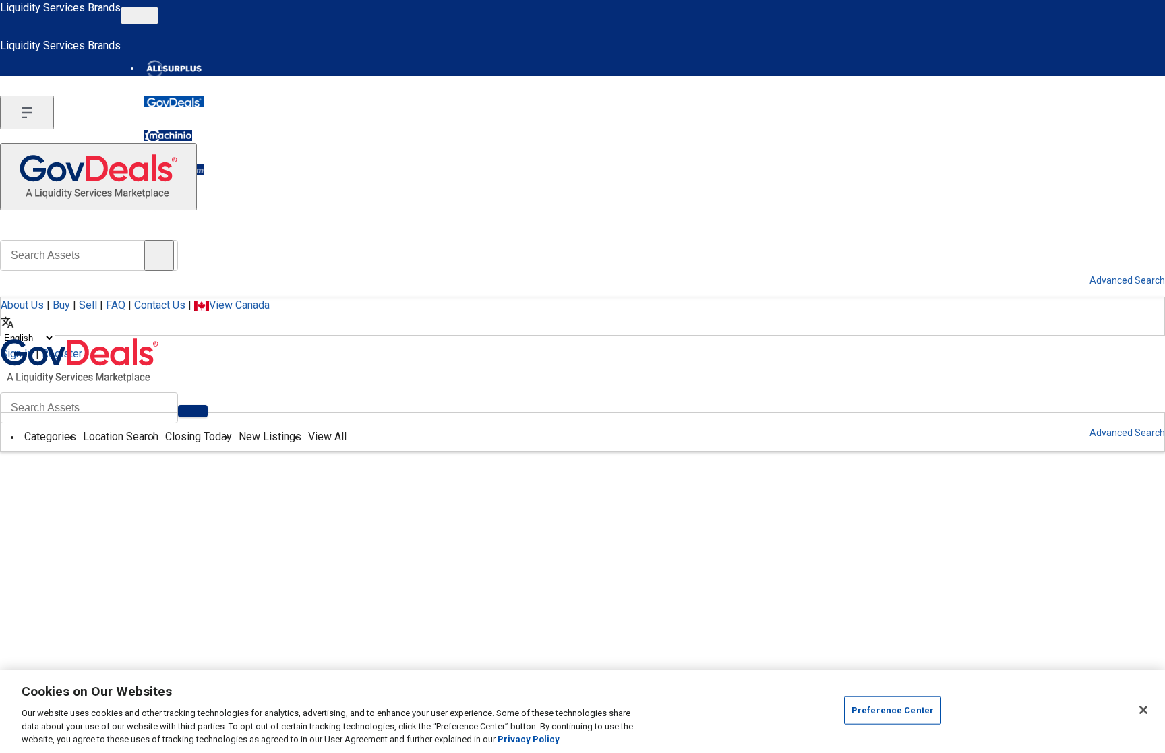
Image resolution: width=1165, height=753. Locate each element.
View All (327, 436)
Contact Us (159, 305)
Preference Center (893, 710)
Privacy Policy (529, 739)
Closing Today (198, 436)
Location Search (120, 436)
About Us (22, 305)
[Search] (193, 411)
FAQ (115, 305)
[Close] (1143, 710)
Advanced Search (1127, 432)
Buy (61, 305)
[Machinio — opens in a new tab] (168, 135)
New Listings (270, 436)
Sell (88, 305)
